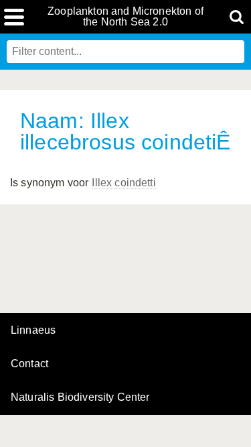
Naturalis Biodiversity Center (80, 397)
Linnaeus (33, 330)
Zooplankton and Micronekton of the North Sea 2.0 (125, 16)
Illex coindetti (123, 182)
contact (29, 363)
